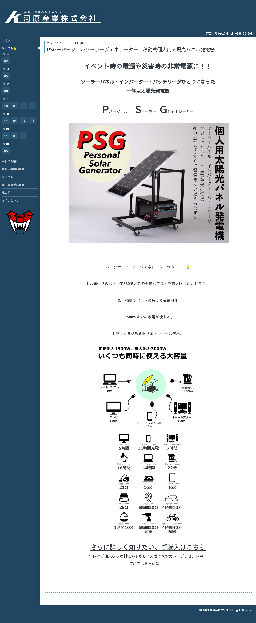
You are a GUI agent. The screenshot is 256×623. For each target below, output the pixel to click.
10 (6, 106)
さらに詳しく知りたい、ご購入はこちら (148, 546)
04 (23, 121)
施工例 (6, 192)
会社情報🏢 (9, 161)
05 (6, 76)
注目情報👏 (9, 48)
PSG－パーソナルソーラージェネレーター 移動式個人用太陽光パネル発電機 (131, 49)
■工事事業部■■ (13, 185)
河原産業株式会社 (217, 610)
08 (6, 91)
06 (23, 106)
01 (32, 121)
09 (15, 106)
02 (6, 61)
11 (6, 121)
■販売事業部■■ (13, 169)
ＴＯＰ (6, 40)
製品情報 (7, 177)
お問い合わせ (10, 200)
